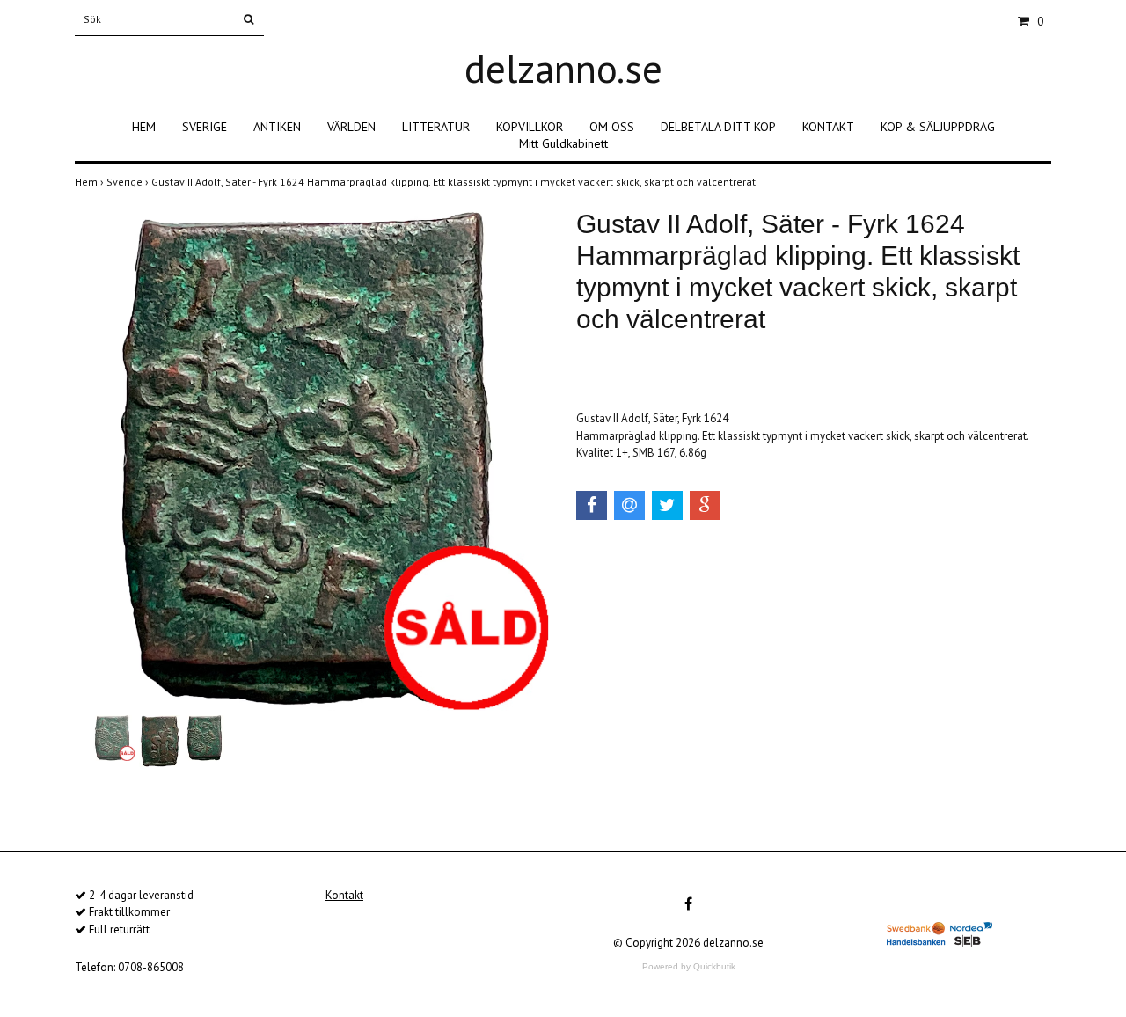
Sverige (128, 181)
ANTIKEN (277, 127)
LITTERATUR (436, 127)
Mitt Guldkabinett (563, 143)
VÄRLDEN (351, 127)
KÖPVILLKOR (529, 127)
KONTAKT (828, 127)
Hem (90, 181)
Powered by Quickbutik (688, 966)
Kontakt (344, 895)
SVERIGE (204, 127)
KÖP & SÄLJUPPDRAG (938, 127)
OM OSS (611, 127)
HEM (144, 127)
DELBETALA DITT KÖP (718, 127)
